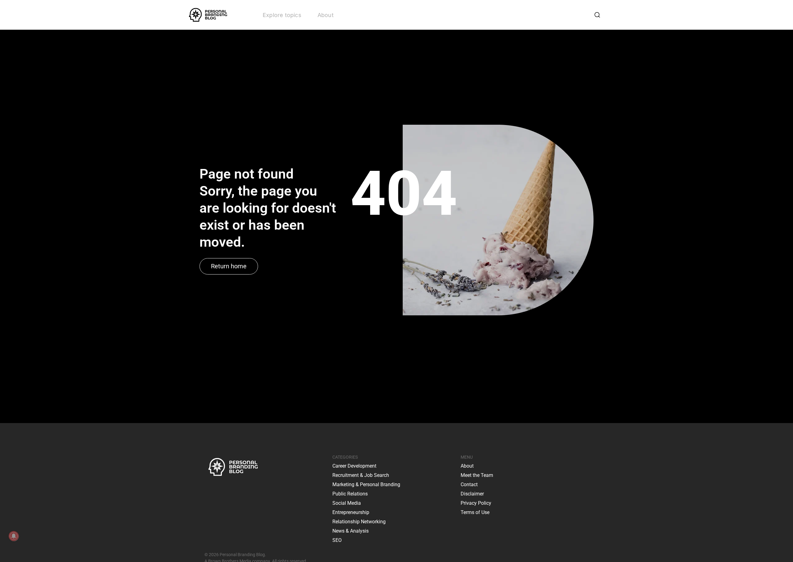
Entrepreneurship (350, 512)
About (326, 15)
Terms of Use (475, 512)
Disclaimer (472, 494)
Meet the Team (477, 475)
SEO (337, 540)
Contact (469, 484)
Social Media (346, 503)
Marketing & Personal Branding (366, 484)
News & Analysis (350, 531)
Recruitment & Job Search (360, 475)
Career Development (354, 466)
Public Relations (350, 494)
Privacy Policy (476, 503)
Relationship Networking (359, 522)
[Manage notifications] (14, 536)
